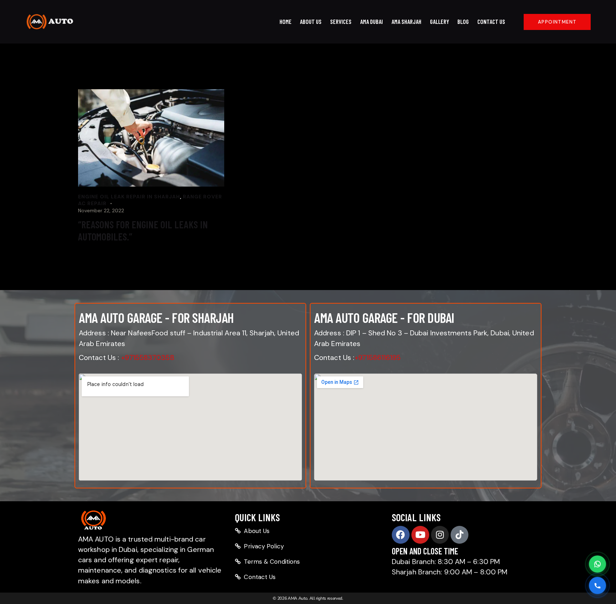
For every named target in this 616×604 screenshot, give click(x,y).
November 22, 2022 (101, 210)
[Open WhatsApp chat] (597, 564)
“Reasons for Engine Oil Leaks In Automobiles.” (143, 230)
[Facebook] (401, 535)
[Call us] (597, 585)
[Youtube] (420, 535)
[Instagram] (440, 535)
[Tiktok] (459, 535)
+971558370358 (147, 357)
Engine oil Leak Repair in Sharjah (129, 196)
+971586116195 (377, 357)
